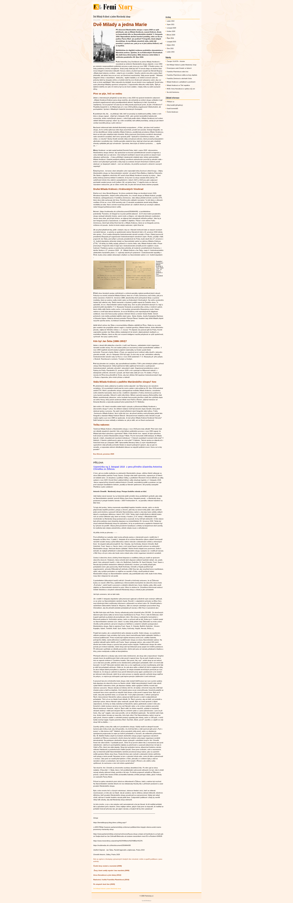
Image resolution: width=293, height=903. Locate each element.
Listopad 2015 (171, 41)
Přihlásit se (170, 102)
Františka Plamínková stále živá (177, 72)
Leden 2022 (170, 21)
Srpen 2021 (170, 24)
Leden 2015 (170, 52)
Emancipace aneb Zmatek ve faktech (179, 68)
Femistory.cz (149, 896)
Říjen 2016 (170, 38)
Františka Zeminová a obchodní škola (179, 78)
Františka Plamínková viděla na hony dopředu (182, 75)
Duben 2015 (171, 45)
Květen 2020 (171, 31)
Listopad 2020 (171, 28)
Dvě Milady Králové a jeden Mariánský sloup (116, 20)
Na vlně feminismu (173, 92)
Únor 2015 (170, 48)
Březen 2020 (171, 35)
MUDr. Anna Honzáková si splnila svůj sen (181, 89)
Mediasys (148, 900)
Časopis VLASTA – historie (176, 61)
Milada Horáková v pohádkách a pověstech (181, 82)
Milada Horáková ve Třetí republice (178, 85)
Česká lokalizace (172, 112)
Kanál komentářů (172, 108)
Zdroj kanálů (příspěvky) (175, 105)
